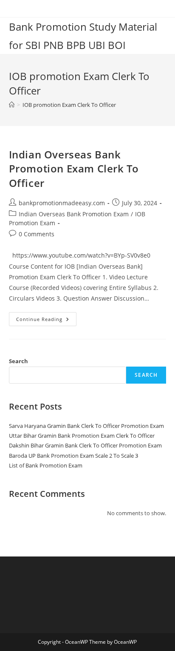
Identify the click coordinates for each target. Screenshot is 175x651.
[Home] (11, 105)
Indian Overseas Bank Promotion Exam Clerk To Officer (74, 168)
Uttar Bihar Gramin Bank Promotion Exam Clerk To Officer (82, 435)
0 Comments (36, 234)
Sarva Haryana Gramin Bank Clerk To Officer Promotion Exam (86, 426)
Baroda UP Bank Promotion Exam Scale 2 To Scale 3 (73, 455)
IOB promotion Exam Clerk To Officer (69, 105)
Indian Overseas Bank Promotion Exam (74, 214)
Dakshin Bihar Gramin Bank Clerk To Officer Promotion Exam (85, 445)
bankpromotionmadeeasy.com (62, 203)
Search (18, 361)
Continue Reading (46, 320)
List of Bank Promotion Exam (45, 465)
